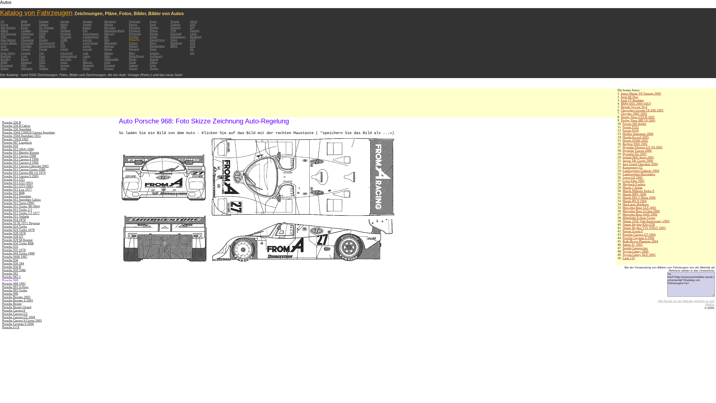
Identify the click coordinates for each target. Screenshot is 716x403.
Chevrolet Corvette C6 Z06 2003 (642, 110)
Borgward (7, 65)
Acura (4, 24)
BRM (24, 21)
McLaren (110, 27)
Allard (4, 30)
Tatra (153, 65)
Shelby (154, 27)
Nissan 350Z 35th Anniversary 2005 (646, 221)
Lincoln (87, 49)
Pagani (109, 68)
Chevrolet (27, 42)
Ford (42, 56)
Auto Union (8, 53)
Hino (42, 65)
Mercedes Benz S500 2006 (640, 214)
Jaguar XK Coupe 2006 (638, 160)
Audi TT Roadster (632, 100)
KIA (85, 30)
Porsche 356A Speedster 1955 (21, 135)
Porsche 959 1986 (14, 270)
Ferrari (43, 49)
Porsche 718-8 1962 (15, 139)
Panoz (133, 24)
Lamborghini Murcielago (639, 174)
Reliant (133, 46)
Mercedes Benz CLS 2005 (639, 207)
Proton (133, 42)
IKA (62, 46)
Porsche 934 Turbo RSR (18, 243)
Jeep (63, 68)
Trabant (175, 24)
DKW (42, 33)
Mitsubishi (110, 42)
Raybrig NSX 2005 (635, 144)
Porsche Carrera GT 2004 (639, 234)
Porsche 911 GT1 (13, 179)
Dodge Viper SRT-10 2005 (638, 120)
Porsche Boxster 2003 (16, 297)
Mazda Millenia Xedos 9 (638, 191)
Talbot (153, 62)
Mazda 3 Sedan (632, 187)
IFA (62, 42)
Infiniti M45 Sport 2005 (638, 157)
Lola (85, 53)
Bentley (5, 59)
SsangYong (157, 39)
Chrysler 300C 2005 (634, 113)
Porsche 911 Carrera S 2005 (20, 176)
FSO (42, 59)
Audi (3, 46)
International (68, 56)
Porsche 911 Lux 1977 (17, 189)
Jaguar (64, 65)
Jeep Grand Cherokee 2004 (640, 164)
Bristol (4, 68)
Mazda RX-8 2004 (635, 201)
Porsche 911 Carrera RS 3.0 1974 (24, 172)
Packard (109, 65)
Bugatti (25, 24)
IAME (63, 39)
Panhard (134, 21)
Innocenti (66, 53)
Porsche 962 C (11, 276)
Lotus (86, 56)
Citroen (25, 49)
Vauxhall (175, 33)
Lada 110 (629, 258)
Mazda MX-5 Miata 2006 (639, 197)
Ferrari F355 (631, 127)
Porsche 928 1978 (14, 233)
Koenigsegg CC (633, 167)
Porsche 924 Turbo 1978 (18, 229)
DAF (24, 65)
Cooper (25, 53)
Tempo (154, 68)
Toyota (174, 21)
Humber (65, 30)
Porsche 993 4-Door (15, 287)
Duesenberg (47, 46)
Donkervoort (47, 42)
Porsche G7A (10, 327)
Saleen (133, 65)
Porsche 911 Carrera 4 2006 (20, 162)
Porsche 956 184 (13, 263)
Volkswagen (178, 36)
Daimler (44, 21)
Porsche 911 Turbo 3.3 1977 (21, 213)
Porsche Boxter (12, 303)
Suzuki (154, 59)
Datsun (43, 24)
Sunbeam (156, 56)
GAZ (193, 24)
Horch (64, 24)
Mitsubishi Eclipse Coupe (639, 217)
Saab (132, 62)
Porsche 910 (10, 145)
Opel (107, 62)
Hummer (65, 33)
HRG (63, 27)
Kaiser (87, 27)
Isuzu (63, 62)
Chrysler (26, 46)
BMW (4, 62)
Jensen (87, 21)
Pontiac (134, 36)
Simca (153, 30)
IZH (192, 27)
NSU (107, 56)
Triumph (175, 27)
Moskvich (196, 36)
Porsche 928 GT (12, 236)
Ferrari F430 (631, 130)
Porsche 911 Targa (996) (18, 203)
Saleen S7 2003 (633, 244)
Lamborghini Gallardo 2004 (641, 170)
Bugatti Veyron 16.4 (634, 107)
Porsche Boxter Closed (16, 307)
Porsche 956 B (11, 266)
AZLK (193, 21)
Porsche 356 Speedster (16, 129)
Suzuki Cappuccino (635, 248)
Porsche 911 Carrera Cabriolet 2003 (25, 166)
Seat (153, 24)
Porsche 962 (10, 273)
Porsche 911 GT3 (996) (17, 186)
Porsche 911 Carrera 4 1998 (20, 159)
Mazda (108, 24)
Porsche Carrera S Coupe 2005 (22, 320)
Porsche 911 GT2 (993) (17, 182)
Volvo (173, 39)
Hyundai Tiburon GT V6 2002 (643, 147)
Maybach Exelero (634, 184)
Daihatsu (26, 68)
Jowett (87, 24)
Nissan (108, 53)
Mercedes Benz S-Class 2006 (641, 211)
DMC (42, 36)
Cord (24, 56)
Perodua (134, 27)
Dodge (43, 39)
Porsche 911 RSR (13, 193)
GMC (42, 62)
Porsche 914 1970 (14, 219)
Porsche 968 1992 (14, 283)
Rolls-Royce (136, 56)
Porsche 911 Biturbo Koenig (20, 152)
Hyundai (65, 36)
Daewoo (26, 62)
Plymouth (135, 33)
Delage (43, 30)
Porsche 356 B (11, 122)
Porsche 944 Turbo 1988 (18, 253)
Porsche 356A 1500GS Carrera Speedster (28, 132)
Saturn (133, 68)
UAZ (193, 39)
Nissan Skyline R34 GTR (639, 224)
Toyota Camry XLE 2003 (639, 254)
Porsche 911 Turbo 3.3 (17, 209)
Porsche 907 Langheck (17, 142)
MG (106, 36)
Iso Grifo (65, 59)
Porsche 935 (10, 246)
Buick (24, 27)
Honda (64, 21)
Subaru (154, 53)
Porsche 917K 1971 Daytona (21, 223)
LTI (85, 59)
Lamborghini (91, 36)
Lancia (87, 39)
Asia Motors (8, 39)
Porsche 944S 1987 (14, 256)
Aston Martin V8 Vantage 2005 (641, 93)
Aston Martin (9, 42)
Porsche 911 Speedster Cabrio (21, 199)
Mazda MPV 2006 (634, 194)
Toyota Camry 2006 (636, 251)
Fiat (41, 53)
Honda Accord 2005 (636, 137)
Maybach (110, 21)
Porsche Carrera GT (15, 313)
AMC (4, 36)
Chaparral (27, 39)
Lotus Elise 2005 (633, 180)
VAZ (192, 42)
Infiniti (64, 49)
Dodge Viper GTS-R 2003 (638, 117)
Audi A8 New (629, 97)
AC (2, 21)
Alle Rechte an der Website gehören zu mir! (686, 301)
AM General (8, 33)
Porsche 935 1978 (14, 250)
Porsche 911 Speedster (16, 196)
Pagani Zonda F (633, 231)
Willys (173, 46)
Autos (709, 304)
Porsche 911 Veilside (15, 216)
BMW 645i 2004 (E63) (636, 103)
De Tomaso (46, 27)
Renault (134, 49)
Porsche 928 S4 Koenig (17, 240)
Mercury (109, 33)
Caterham (27, 33)
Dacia (24, 59)
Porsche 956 (10, 260)
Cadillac (26, 30)
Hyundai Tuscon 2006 (637, 150)
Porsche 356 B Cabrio (16, 125)
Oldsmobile (111, 59)
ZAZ (192, 46)
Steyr (153, 42)
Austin (5, 49)
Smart (153, 36)
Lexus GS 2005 (633, 177)
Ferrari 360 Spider (634, 123)
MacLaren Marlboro (636, 204)
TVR (173, 30)
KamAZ (194, 30)
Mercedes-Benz (114, 30)
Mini (106, 39)
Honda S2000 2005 (635, 140)
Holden (43, 68)
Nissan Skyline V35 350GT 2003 (644, 227)
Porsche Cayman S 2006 (638, 238)
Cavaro (25, 36)
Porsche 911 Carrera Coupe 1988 (23, 169)
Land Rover (90, 42)
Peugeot (134, 30)
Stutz (153, 49)
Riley (132, 53)
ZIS (192, 53)
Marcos (87, 62)
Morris (108, 49)
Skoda (154, 33)
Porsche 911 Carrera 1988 (19, 156)
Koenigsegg (90, 33)
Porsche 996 (10, 293)
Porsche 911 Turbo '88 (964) (21, 206)
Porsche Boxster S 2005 (17, 300)
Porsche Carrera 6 (13, 310)
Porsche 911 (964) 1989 (18, 149)
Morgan (109, 46)
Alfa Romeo (8, 27)
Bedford (6, 56)
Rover (132, 59)
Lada (193, 33)
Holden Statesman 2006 (638, 133)
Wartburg (176, 42)
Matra (86, 68)
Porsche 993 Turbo (14, 290)
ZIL (192, 49)
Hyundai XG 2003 (635, 154)
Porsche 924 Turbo (14, 226)
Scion (153, 21)
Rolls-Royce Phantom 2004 (640, 241)
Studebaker (157, 46)
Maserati (88, 65)
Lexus (87, 46)
